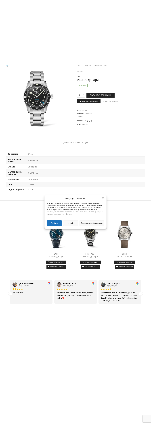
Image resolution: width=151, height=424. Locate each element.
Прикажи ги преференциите (92, 223)
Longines (80, 71)
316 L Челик (33, 160)
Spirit (81, 116)
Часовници (98, 65)
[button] (103, 198)
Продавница (87, 65)
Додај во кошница (100, 95)
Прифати (54, 223)
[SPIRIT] (85, 121)
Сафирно (32, 166)
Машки (31, 184)
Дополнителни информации (75, 143)
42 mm (30, 154)
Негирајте (70, 223)
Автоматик (33, 179)
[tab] (75, 142)
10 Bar (30, 189)
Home (78, 65)
